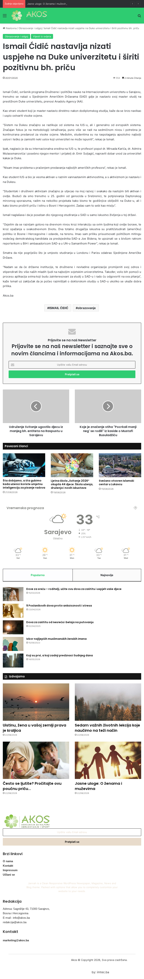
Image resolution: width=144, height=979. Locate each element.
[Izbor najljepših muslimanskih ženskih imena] (13, 644)
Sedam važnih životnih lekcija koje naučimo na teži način (107, 728)
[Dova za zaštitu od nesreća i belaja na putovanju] (13, 627)
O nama (8, 861)
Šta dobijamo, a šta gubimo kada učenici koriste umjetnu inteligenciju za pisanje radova (24, 484)
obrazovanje (87, 308)
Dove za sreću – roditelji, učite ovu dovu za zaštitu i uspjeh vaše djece (74, 589)
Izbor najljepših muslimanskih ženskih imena (56, 639)
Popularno (38, 575)
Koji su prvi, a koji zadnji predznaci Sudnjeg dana (59, 655)
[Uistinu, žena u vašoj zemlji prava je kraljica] (36, 702)
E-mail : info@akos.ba (16, 917)
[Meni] (5, 17)
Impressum (10, 870)
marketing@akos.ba (16, 940)
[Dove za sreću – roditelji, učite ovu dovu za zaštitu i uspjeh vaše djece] (13, 594)
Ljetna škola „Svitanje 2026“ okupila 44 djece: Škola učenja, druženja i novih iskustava (72, 484)
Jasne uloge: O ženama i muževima (47, 3)
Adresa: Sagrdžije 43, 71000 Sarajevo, (26, 908)
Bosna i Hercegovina (15, 913)
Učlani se (9, 874)
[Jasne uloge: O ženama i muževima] (108, 760)
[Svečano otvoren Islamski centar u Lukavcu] (120, 465)
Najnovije (106, 575)
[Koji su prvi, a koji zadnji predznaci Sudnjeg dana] (13, 661)
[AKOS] (29, 15)
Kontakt (8, 865)
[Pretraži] (139, 17)
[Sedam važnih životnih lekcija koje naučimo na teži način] (108, 702)
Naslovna (10, 28)
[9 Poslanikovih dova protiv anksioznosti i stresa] (13, 611)
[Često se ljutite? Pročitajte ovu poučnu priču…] (36, 760)
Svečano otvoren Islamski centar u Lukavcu (116, 482)
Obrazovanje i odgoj (30, 28)
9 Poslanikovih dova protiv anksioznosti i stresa (59, 605)
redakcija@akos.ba (14, 922)
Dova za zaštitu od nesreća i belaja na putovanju (60, 622)
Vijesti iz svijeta (42, 36)
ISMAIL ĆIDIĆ (58, 308)
